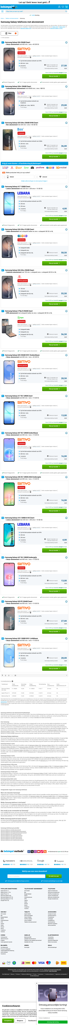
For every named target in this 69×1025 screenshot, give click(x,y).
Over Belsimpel (4, 947)
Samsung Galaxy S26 (35, 745)
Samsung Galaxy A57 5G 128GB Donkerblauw (22, 434)
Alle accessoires (52, 925)
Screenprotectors (52, 915)
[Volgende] (66, 675)
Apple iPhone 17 (5, 890)
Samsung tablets (28, 915)
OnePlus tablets (28, 918)
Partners (18, 974)
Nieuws (12, 974)
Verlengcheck (4, 937)
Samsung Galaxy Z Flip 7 (54, 730)
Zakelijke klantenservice (30, 938)
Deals (50, 945)
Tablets (27, 912)
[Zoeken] (66, 11)
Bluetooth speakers (52, 923)
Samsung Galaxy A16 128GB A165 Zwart (23, 519)
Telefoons (51, 888)
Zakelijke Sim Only (28, 942)
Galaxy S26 (62, 27)
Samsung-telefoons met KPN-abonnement (11, 834)
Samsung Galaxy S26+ (49, 796)
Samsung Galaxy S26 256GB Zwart (22, 43)
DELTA (25, 895)
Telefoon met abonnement (11, 18)
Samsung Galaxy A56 (26, 28)
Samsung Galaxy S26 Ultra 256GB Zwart (30, 271)
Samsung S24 (32, 751)
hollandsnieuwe (28, 897)
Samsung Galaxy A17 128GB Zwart (23, 187)
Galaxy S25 (55, 27)
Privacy (35, 974)
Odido (25, 902)
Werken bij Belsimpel (26, 974)
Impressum (41, 974)
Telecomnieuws (4, 938)
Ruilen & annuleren (52, 942)
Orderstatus (51, 938)
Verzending (50, 937)
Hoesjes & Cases (52, 914)
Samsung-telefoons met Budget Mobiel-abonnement (13, 831)
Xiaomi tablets (27, 917)
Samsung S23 (41, 751)
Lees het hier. (4, 701)
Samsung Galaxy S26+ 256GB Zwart (25, 87)
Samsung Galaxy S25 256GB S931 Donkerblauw (22, 356)
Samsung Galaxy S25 (48, 745)
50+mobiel (27, 890)
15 (15, 675)
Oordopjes (50, 918)
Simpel (26, 903)
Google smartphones (53, 898)
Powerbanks (51, 917)
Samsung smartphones (53, 892)
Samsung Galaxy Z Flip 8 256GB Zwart (28, 312)
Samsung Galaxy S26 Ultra (26, 747)
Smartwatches (51, 922)
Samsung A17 (44, 760)
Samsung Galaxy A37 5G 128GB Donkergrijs (22, 558)
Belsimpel (4, 945)
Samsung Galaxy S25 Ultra (8, 747)
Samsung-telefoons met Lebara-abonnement (11, 835)
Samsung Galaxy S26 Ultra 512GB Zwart (29, 230)
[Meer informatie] (30, 57)
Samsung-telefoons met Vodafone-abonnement (12, 840)
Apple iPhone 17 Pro (6, 892)
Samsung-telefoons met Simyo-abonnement (11, 838)
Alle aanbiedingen (52, 947)
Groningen (26, 947)
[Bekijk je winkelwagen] (66, 7)
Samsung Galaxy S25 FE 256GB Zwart (22, 602)
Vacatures (3, 954)
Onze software (4, 952)
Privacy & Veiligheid (5, 949)
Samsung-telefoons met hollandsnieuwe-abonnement (14, 832)
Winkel (26, 945)
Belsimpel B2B (27, 937)
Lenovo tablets (27, 920)
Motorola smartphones (53, 897)
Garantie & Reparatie (53, 940)
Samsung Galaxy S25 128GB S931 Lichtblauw (22, 639)
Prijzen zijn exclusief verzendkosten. (52, 969)
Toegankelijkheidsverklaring (7, 950)
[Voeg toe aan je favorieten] (66, 42)
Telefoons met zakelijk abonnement (33, 940)
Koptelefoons (51, 920)
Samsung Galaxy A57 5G (7, 897)
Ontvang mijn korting (53, 1022)
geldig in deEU (36, 55)
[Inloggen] (59, 7)
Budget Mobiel (27, 894)
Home (2, 18)
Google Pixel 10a (5, 900)
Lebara (26, 900)
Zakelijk (27, 935)
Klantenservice (53, 935)
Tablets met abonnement (30, 922)
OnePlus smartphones (53, 894)
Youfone (26, 908)
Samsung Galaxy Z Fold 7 (56, 28)
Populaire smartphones (9, 888)
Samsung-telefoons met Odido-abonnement (11, 837)
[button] (36, 983)
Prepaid (2, 940)
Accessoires (52, 912)
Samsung (22, 18)
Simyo (25, 905)
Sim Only (3, 912)
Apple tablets (27, 914)
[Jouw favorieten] (63, 7)
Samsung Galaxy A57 (36, 757)
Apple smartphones (53, 890)
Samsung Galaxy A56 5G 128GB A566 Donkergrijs (23, 478)
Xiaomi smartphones (53, 895)
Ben (25, 892)
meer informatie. (53, 971)
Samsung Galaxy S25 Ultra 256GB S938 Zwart (21, 124)
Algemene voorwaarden (61, 974)
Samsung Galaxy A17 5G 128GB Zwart (22, 397)
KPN (25, 898)
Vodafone (26, 907)
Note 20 (13, 785)
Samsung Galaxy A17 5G (7, 898)
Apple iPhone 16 (5, 894)
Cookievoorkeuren (49, 974)
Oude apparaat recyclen (6, 942)
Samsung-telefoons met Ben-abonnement (11, 830)
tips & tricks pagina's (6, 815)
